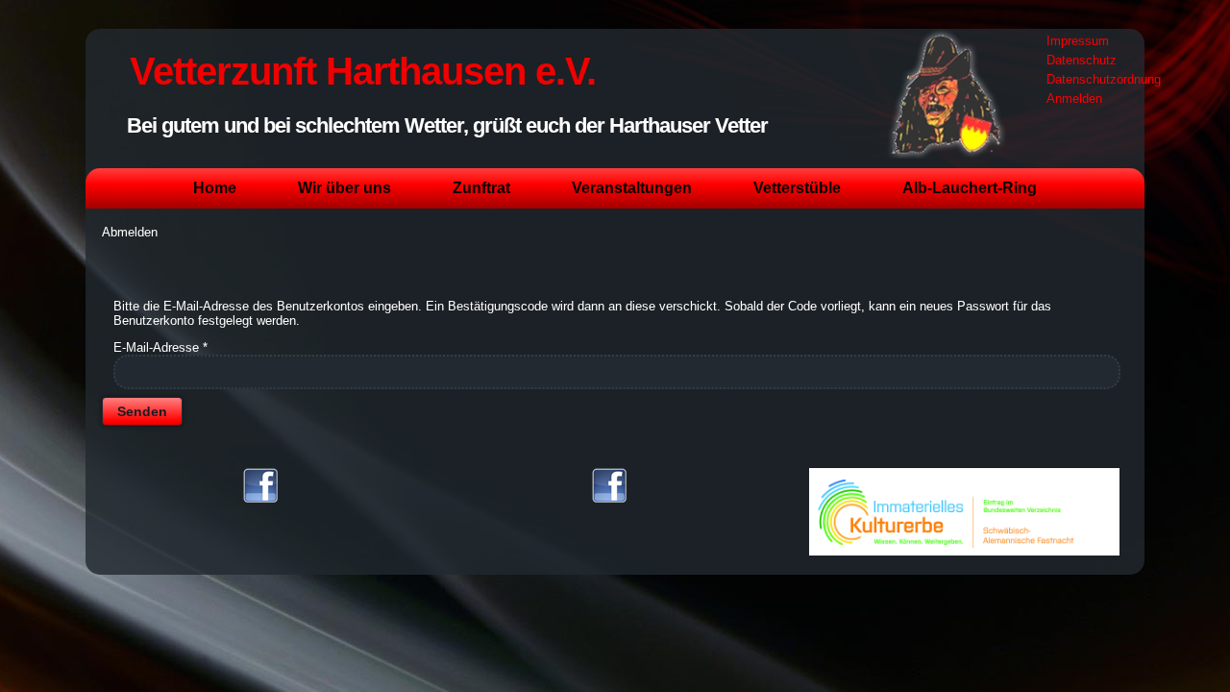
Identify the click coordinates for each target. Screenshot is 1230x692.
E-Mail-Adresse (160, 347)
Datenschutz (1081, 60)
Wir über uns (344, 188)
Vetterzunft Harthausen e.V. (363, 71)
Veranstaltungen (632, 188)
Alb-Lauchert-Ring (969, 188)
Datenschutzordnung (1103, 79)
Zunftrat (481, 188)
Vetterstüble (797, 188)
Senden (142, 411)
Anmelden (1074, 98)
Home (214, 188)
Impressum (1077, 41)
